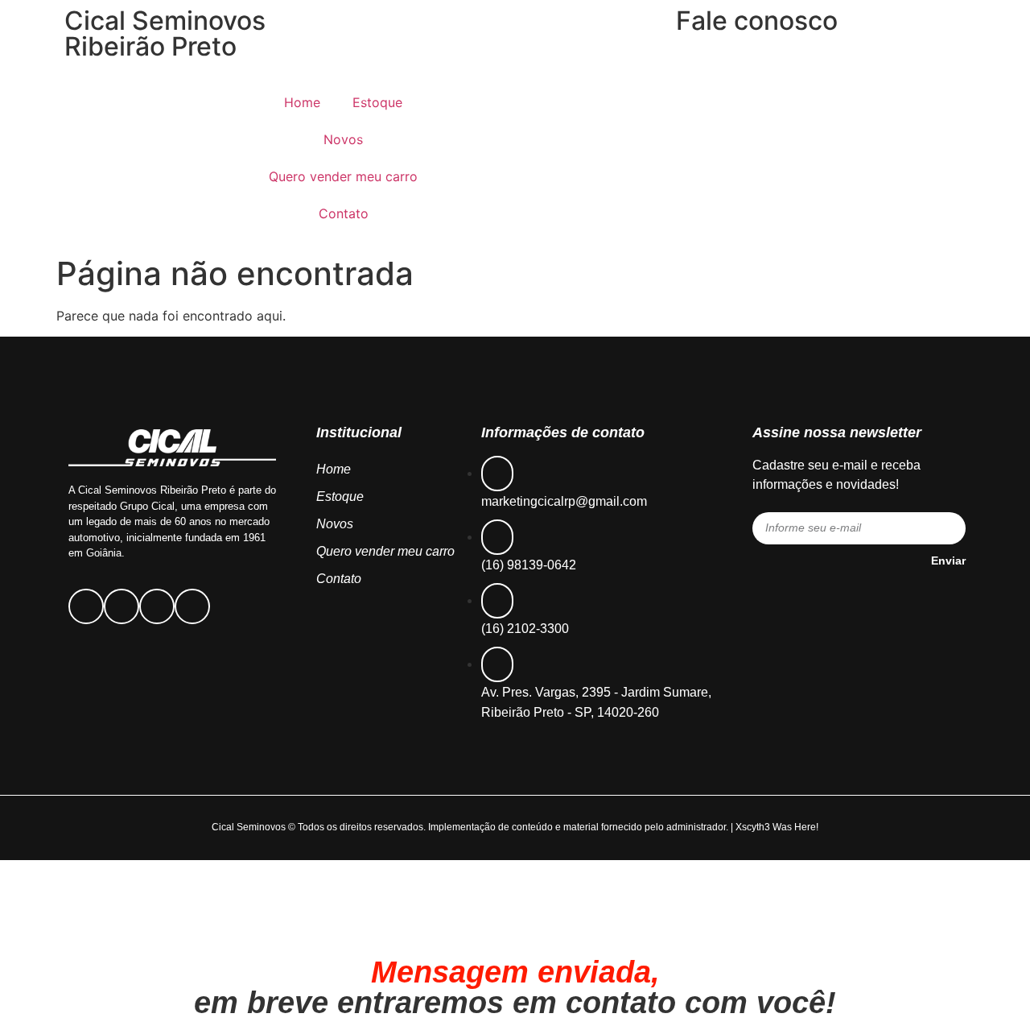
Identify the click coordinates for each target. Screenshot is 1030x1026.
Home (302, 102)
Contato (344, 213)
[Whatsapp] (192, 606)
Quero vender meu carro (343, 176)
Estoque (377, 102)
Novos (343, 139)
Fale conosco (757, 20)
